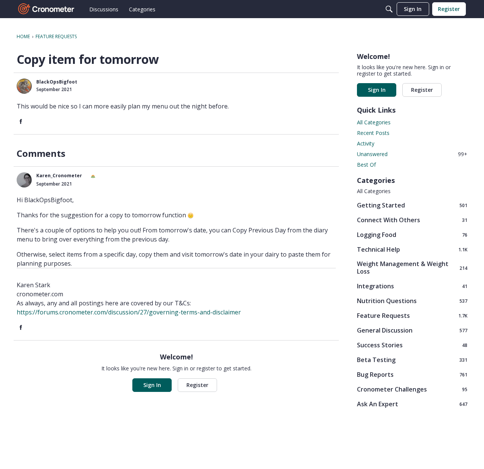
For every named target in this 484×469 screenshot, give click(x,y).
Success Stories (412, 345)
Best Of (366, 164)
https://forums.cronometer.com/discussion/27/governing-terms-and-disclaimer (129, 312)
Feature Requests (412, 315)
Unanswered (412, 154)
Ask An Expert (412, 404)
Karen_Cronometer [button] (59, 175)
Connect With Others (412, 220)
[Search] (389, 9)
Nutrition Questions (412, 301)
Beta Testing (412, 360)
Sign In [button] (152, 385)
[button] (24, 86)
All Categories (374, 122)
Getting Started (412, 205)
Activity (365, 143)
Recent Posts (373, 132)
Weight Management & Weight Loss (412, 267)
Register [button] (197, 385)
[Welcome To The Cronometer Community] (46, 9)
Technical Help (412, 249)
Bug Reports (412, 374)
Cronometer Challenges (412, 389)
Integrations (412, 286)
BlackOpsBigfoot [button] (56, 82)
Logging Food (412, 234)
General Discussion (412, 330)
